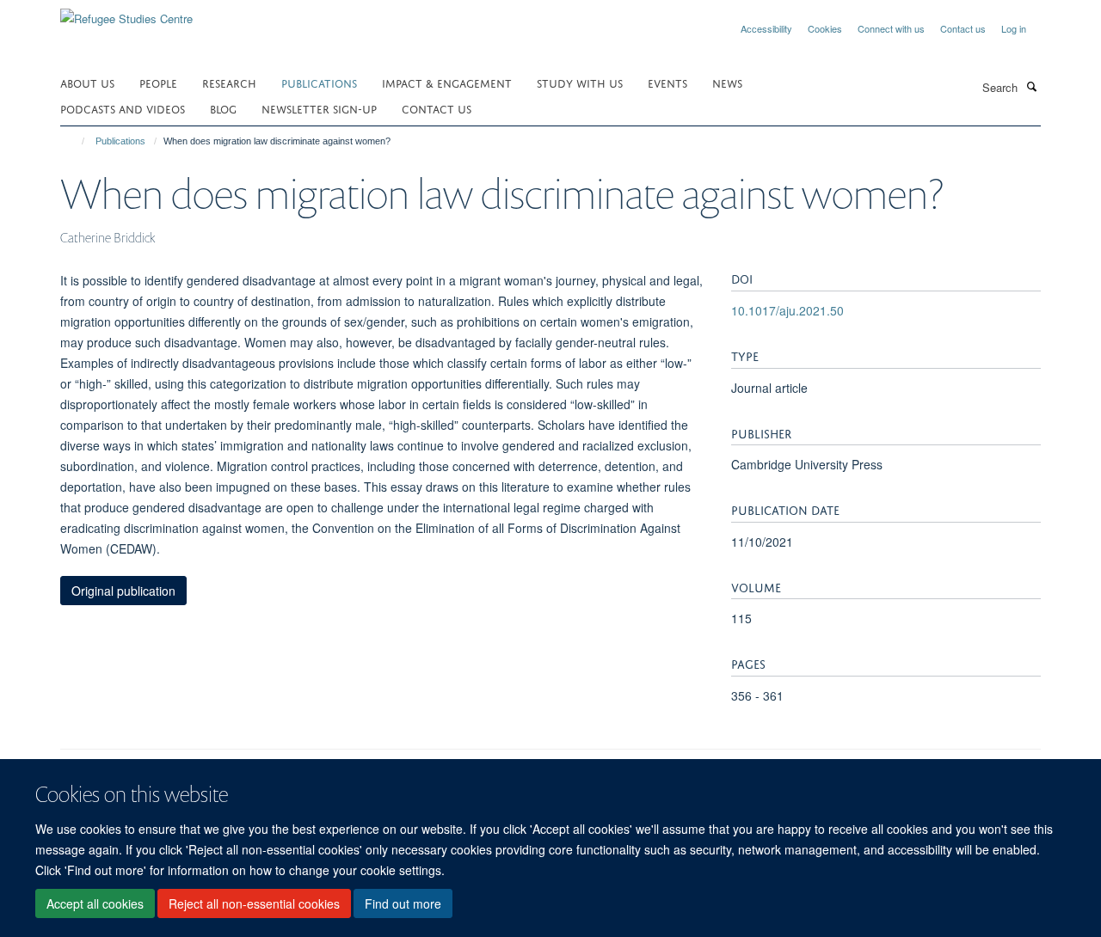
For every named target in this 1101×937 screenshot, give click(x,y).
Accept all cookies (95, 903)
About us (87, 82)
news (727, 82)
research (229, 82)
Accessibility (766, 28)
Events (667, 82)
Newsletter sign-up (319, 108)
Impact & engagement (447, 82)
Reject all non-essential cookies (254, 903)
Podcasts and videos (122, 108)
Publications (319, 82)
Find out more (403, 903)
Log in (1013, 28)
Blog (223, 108)
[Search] (1031, 86)
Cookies (825, 28)
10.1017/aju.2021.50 (787, 310)
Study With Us (580, 82)
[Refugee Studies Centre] (126, 12)
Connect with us (891, 28)
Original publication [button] (123, 590)
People (158, 82)
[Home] (75, 141)
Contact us (963, 28)
